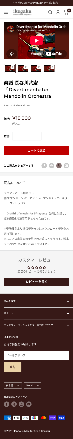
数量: (7, 136)
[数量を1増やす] (37, 136)
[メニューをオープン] (6, 12)
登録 (13, 367)
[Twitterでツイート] (59, 165)
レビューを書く (36, 282)
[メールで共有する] (66, 165)
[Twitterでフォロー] (14, 404)
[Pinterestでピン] (51, 165)
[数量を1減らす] (16, 136)
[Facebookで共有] (44, 165)
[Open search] (50, 12)
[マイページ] (58, 12)
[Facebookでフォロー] (6, 404)
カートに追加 (36, 150)
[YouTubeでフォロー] (29, 404)
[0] (65, 12)
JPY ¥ (29, 385)
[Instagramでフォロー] (21, 404)
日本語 (9, 385)
